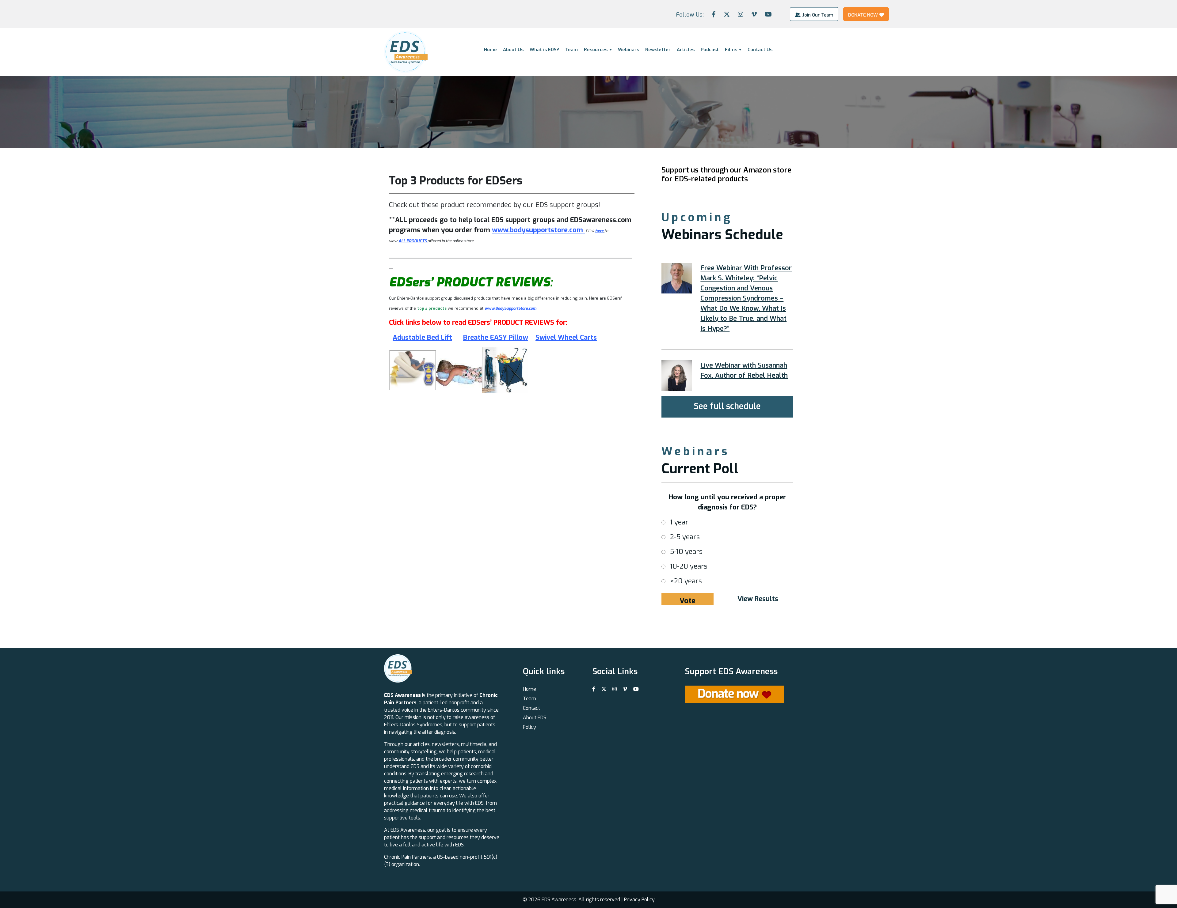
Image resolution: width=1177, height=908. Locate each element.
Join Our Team (817, 15)
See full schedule (727, 406)
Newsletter (658, 50)
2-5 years (685, 536)
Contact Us (760, 50)
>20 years (686, 581)
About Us (513, 50)
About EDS (534, 717)
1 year (679, 522)
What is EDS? (544, 50)
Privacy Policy (639, 899)
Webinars (628, 50)
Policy (529, 727)
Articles (686, 50)
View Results (757, 598)
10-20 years (688, 566)
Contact (531, 708)
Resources (596, 50)
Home (490, 50)
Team (571, 50)
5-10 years (686, 551)
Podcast (710, 50)
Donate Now (863, 15)
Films (731, 50)
